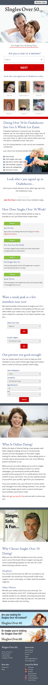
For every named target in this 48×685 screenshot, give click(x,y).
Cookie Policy (6, 656)
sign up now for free (17, 496)
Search (24, 399)
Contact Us (5, 667)
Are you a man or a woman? (25, 53)
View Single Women (31, 659)
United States (32, 676)
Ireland (30, 671)
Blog (3, 669)
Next (24, 67)
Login (26, 656)
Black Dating (29, 650)
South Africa (32, 680)
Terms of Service (7, 652)
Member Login (41, 2)
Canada (30, 669)
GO (24, 331)
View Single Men (30, 661)
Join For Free (29, 652)
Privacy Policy (6, 654)
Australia (31, 667)
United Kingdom (33, 678)
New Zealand (32, 674)
